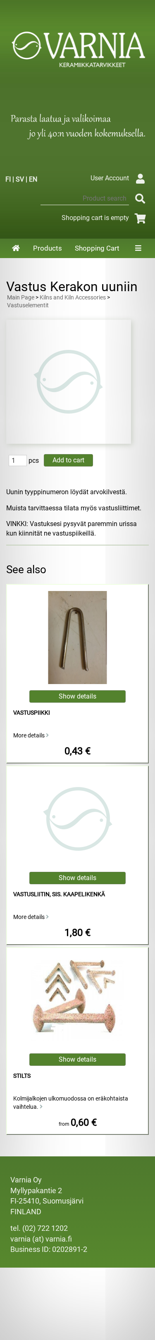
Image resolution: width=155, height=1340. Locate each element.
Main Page (20, 297)
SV (20, 179)
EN (33, 179)
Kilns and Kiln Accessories (73, 297)
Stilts (22, 1075)
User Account (110, 178)
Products (47, 248)
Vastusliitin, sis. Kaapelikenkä (59, 894)
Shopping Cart (97, 248)
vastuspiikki (31, 712)
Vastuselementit (28, 305)
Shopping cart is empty (95, 218)
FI (8, 179)
